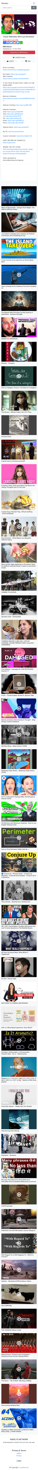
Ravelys (4, 3)
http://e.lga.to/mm (9, 142)
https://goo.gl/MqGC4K (15, 114)
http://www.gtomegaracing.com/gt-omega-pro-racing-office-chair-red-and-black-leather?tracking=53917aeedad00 (18, 151)
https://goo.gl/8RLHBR (24, 105)
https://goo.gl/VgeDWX (15, 112)
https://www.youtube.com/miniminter (16, 78)
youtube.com (24, 1467)
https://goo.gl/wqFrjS (21, 127)
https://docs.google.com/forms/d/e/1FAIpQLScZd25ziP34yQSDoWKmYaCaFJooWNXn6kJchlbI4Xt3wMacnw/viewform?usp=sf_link (19, 89)
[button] (34, 7)
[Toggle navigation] (34, 3)
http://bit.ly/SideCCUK (24, 136)
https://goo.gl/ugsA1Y (18, 74)
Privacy (19, 1456)
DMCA (19, 1453)
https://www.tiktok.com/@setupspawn (16, 70)
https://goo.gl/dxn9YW (13, 116)
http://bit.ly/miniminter (16, 131)
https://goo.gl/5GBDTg (16, 120)
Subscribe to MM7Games (19, 52)
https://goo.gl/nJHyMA (16, 123)
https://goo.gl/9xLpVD (13, 118)
